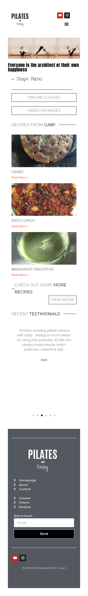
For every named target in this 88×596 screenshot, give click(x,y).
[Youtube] (60, 15)
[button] (66, 24)
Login (62, 568)
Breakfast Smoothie (32, 269)
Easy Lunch (23, 220)
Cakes (17, 172)
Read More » (20, 177)
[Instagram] (67, 15)
